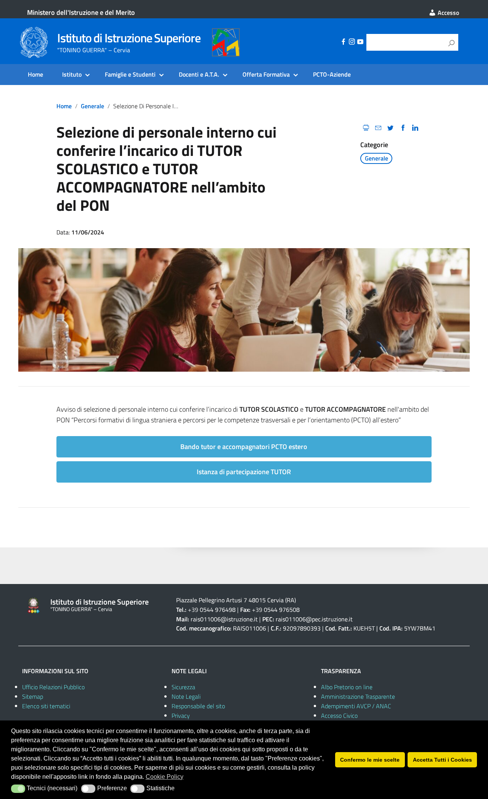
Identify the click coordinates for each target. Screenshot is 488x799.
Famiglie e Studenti (130, 74)
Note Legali (186, 696)
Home (35, 74)
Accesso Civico (339, 715)
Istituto (72, 74)
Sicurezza (183, 687)
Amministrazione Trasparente (358, 696)
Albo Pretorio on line (346, 687)
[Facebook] (343, 43)
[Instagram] (352, 43)
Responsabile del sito (198, 706)
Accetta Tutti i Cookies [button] (442, 760)
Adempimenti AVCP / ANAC (356, 706)
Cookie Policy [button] (164, 776)
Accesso (447, 12)
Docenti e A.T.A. (199, 74)
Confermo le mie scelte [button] (370, 760)
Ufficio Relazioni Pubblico (53, 687)
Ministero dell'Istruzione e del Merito (81, 12)
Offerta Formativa (266, 74)
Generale (92, 106)
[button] (18, 789)
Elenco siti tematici (46, 706)
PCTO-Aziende (332, 74)
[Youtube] (360, 43)
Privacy (181, 715)
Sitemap (32, 696)
